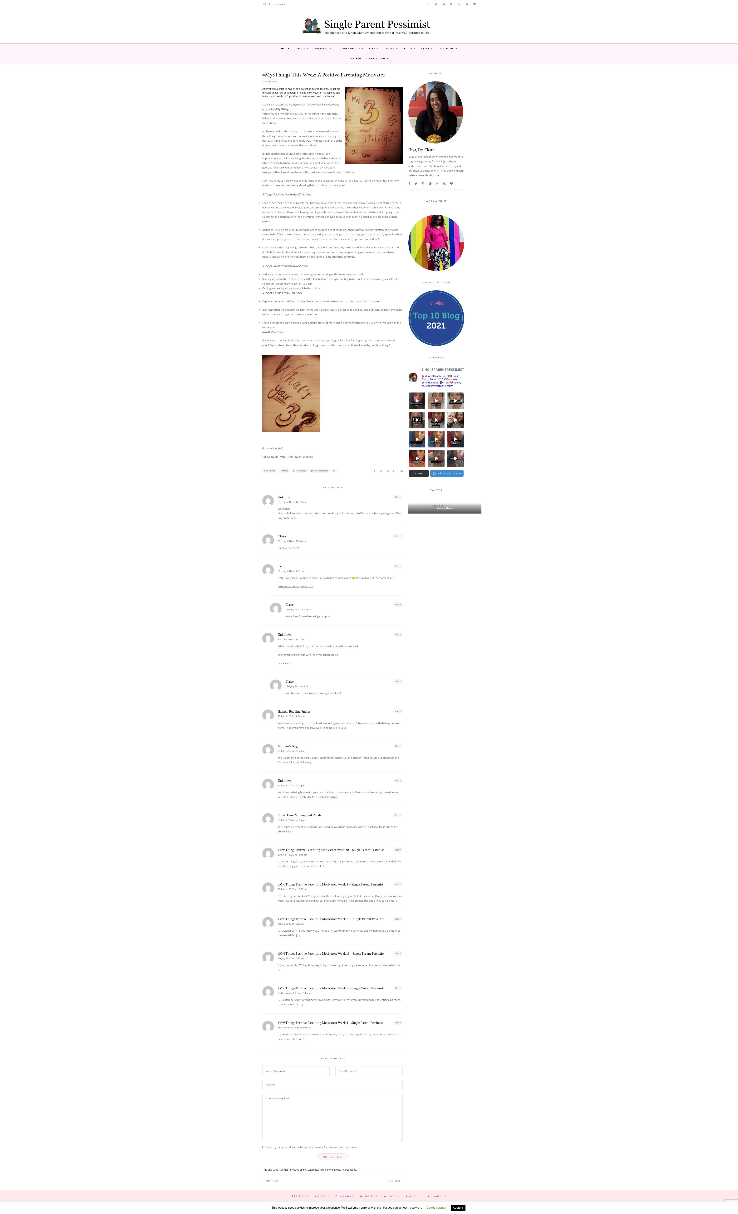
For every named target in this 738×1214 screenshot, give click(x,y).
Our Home (446, 48)
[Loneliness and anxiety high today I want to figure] (455, 439)
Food (408, 48)
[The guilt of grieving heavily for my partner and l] (436, 458)
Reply (398, 497)
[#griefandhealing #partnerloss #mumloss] (417, 439)
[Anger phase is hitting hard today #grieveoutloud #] (455, 458)
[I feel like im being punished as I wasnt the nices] (436, 400)
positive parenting (319, 470)
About (300, 48)
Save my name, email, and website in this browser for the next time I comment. (312, 1147)
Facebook (307, 456)
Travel (389, 48)
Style (425, 48)
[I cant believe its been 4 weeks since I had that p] (455, 420)
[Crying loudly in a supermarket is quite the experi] (436, 420)
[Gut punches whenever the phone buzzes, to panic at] (417, 458)
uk (334, 470)
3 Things (284, 470)
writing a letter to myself (281, 88)
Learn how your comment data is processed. (332, 1169)
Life (372, 48)
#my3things (269, 470)
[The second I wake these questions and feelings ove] (455, 400)
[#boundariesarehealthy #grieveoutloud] (436, 439)
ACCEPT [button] (458, 1207)
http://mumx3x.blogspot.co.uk (295, 586)
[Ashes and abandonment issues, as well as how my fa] (417, 400)
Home (285, 48)
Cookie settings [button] (436, 1207)
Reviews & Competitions (368, 58)
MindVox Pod (325, 48)
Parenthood (350, 48)
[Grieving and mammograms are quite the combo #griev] (417, 420)
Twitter (282, 456)
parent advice (299, 470)
